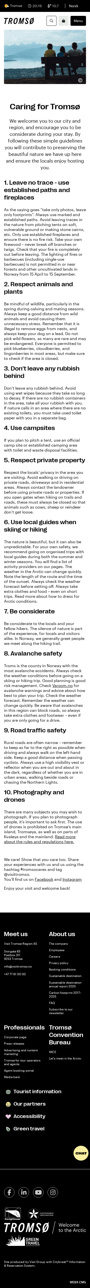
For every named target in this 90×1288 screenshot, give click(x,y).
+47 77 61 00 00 (15, 974)
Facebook (44, 879)
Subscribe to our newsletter (61, 1011)
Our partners (29, 1104)
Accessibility (28, 1116)
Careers (54, 956)
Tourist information (36, 1091)
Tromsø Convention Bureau (66, 1035)
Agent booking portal (19, 1070)
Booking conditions (62, 969)
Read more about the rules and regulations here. (40, 839)
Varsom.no (62, 685)
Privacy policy (58, 963)
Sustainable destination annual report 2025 (65, 984)
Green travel (28, 1129)
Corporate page (15, 1037)
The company (58, 943)
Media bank (12, 1077)
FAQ (52, 1002)
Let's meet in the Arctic (65, 1058)
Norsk (73, 6)
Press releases (14, 1043)
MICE (52, 1052)
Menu (78, 21)
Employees (56, 950)
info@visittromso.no (18, 966)
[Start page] (19, 20)
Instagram (72, 879)
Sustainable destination (65, 975)
